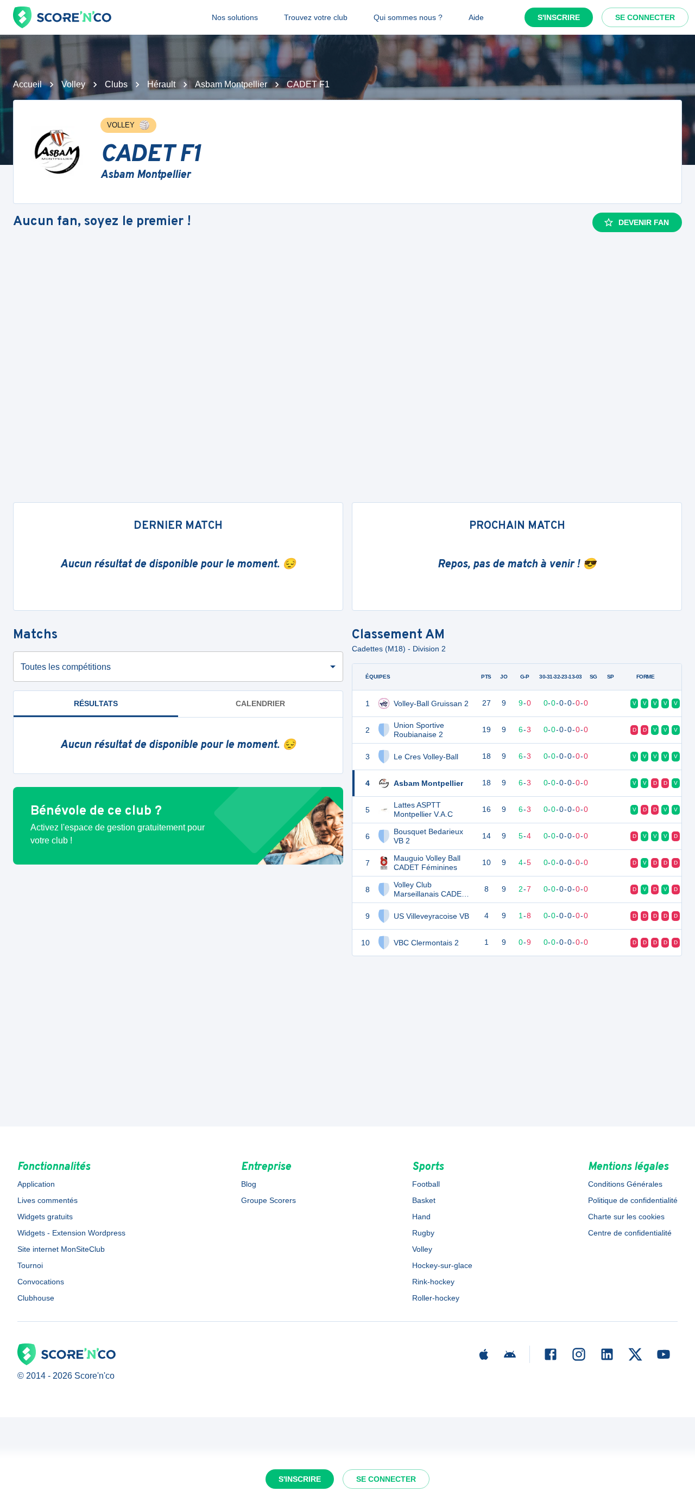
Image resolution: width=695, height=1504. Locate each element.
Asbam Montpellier (231, 84)
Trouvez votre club (316, 17)
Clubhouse (35, 1298)
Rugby (423, 1232)
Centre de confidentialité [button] (630, 1232)
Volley (73, 84)
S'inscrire (559, 17)
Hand (421, 1216)
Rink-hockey (433, 1281)
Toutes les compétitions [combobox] (66, 666)
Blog (248, 1184)
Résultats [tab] (96, 703)
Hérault (161, 84)
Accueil (27, 84)
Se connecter (645, 17)
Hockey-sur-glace (442, 1265)
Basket (423, 1200)
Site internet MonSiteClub (61, 1249)
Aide (476, 17)
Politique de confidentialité (633, 1200)
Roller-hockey (435, 1298)
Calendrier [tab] (260, 703)
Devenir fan (643, 222)
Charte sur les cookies (626, 1216)
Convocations (40, 1281)
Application (36, 1184)
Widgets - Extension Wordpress (71, 1232)
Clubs (116, 84)
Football (426, 1184)
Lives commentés (47, 1200)
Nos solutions (235, 17)
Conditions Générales (625, 1184)
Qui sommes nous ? (408, 17)
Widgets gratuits (45, 1216)
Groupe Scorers (268, 1200)
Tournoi (30, 1265)
